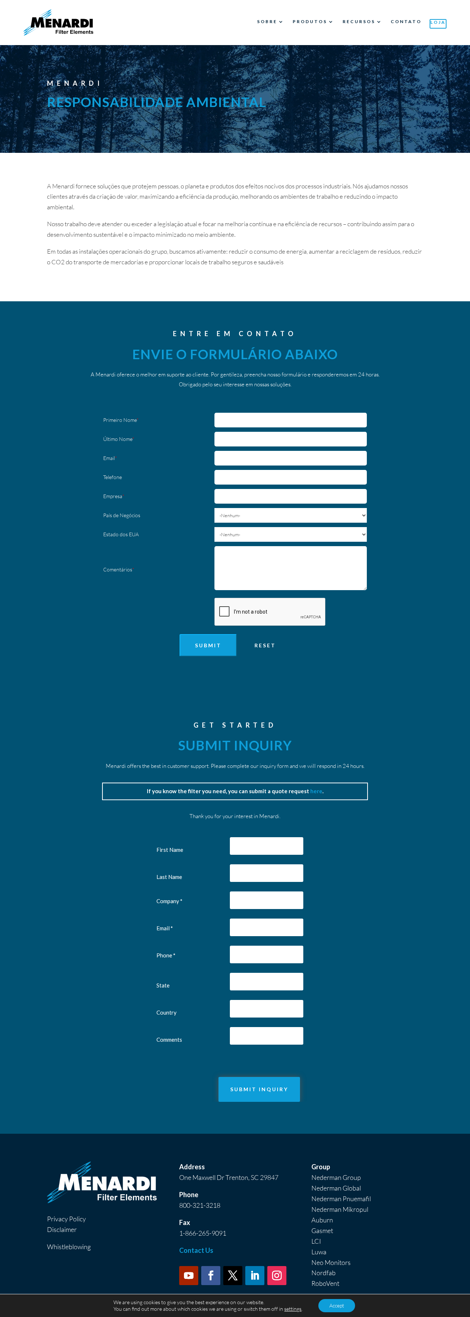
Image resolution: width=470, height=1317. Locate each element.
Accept (336, 1305)
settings (292, 1309)
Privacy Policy (66, 1219)
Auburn (322, 1220)
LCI (316, 1241)
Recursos (359, 21)
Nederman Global (336, 1188)
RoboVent (325, 1283)
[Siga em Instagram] (276, 1275)
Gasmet (322, 1230)
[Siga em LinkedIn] (254, 1275)
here (316, 791)
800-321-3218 (199, 1205)
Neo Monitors (331, 1262)
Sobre (267, 21)
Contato (406, 21)
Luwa (318, 1252)
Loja (438, 22)
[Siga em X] (232, 1275)
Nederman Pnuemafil (341, 1199)
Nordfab (323, 1273)
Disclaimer (62, 1229)
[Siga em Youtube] (188, 1275)
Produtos (310, 21)
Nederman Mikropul (339, 1209)
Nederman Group (336, 1177)
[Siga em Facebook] (210, 1275)
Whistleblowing (69, 1247)
